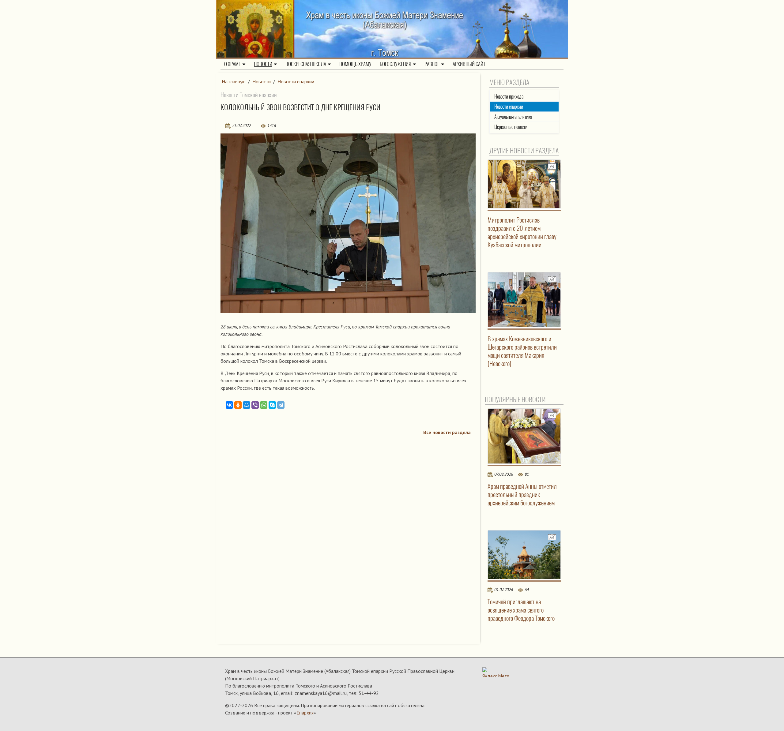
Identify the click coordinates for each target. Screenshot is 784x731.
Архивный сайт (469, 64)
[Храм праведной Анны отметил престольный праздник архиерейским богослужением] (524, 435)
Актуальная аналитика (513, 117)
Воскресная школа (305, 64)
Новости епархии (295, 81)
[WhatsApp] (263, 405)
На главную (234, 81)
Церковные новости (510, 127)
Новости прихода (508, 96)
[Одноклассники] (238, 405)
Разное (431, 64)
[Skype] (272, 405)
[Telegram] (281, 405)
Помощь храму (355, 64)
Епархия (305, 713)
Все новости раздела (447, 432)
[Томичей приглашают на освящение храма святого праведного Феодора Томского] (524, 554)
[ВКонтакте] (229, 405)
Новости (263, 64)
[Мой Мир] (246, 405)
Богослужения (395, 64)
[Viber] (255, 405)
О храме (232, 64)
